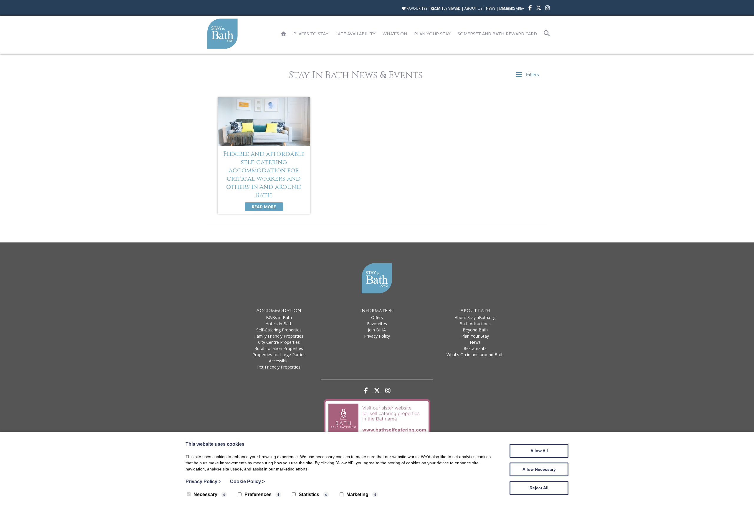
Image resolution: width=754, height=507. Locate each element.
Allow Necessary (539, 469)
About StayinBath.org (475, 317)
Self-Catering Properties (279, 330)
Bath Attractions (475, 323)
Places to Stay (310, 34)
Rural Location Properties (278, 348)
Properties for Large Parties (278, 354)
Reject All (539, 487)
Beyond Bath (475, 330)
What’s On (395, 34)
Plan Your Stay (432, 34)
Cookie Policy (247, 481)
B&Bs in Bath (279, 317)
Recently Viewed (446, 8)
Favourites (416, 8)
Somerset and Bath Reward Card (497, 34)
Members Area (511, 8)
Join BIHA (377, 330)
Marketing (357, 494)
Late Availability (355, 34)
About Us (473, 8)
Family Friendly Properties (278, 336)
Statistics (309, 494)
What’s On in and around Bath (475, 354)
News (490, 8)
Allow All (539, 450)
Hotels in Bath (278, 323)
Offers (377, 317)
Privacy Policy (377, 336)
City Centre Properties (279, 342)
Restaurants (475, 348)
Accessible (279, 361)
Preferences (258, 494)
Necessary (205, 494)
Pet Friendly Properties (278, 367)
